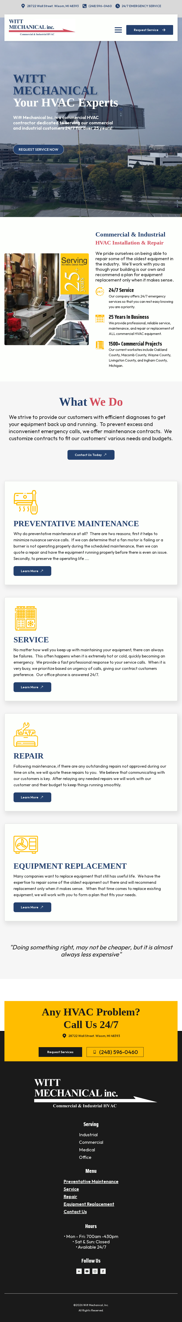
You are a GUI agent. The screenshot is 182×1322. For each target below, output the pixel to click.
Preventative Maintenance (91, 1181)
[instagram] (95, 1271)
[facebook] (103, 1271)
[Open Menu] (118, 29)
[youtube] (87, 1271)
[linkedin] (79, 1271)
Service (71, 1189)
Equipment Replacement (89, 1204)
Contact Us (75, 1211)
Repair (70, 1196)
